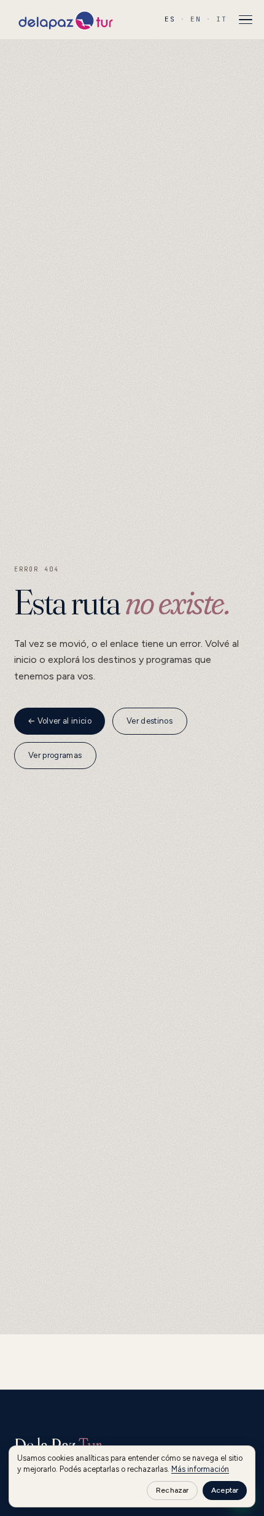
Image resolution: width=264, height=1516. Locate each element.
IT (221, 19)
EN (195, 19)
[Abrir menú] (245, 19)
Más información (200, 1469)
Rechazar (172, 1490)
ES (170, 19)
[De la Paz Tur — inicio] (65, 20)
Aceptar (224, 1490)
